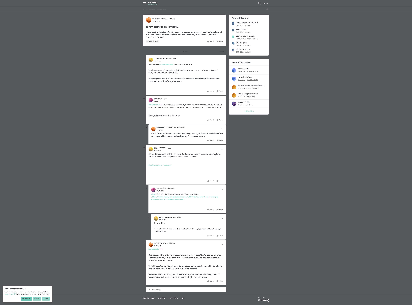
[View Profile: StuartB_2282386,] (234, 79)
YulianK (247, 25)
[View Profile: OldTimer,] (234, 104)
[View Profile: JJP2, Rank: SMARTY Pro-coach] (151, 149)
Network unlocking (245, 77)
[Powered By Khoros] (263, 299)
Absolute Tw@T (243, 69)
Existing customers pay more (160, 165)
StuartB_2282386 (252, 80)
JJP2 (155, 148)
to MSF (183, 127)
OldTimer (250, 105)
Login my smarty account (245, 36)
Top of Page (161, 298)
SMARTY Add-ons (243, 49)
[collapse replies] (144, 58)
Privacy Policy (173, 298)
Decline (37, 299)
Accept (45, 299)
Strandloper (158, 243)
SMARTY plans (241, 43)
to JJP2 (172, 188)
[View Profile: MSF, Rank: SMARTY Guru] (151, 100)
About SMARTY (242, 29)
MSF (155, 99)
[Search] (259, 3)
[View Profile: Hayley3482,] (234, 95)
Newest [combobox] (222, 52)
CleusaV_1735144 (251, 39)
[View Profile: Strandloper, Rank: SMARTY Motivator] (151, 244)
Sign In (265, 3)
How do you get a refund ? (248, 94)
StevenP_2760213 (252, 71)
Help (182, 298)
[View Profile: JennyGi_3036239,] (234, 87)
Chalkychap (158, 58)
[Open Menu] (267, 9)
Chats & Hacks (161, 9)
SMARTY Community (149, 9)
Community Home (148, 298)
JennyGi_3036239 (253, 88)
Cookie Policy (9, 294)
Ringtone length (243, 102)
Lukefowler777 (157, 19)
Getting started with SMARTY (247, 23)
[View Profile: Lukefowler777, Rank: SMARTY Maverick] (148, 20)
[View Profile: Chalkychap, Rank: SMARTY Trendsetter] (151, 60)
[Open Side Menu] (144, 3)
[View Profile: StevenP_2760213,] (234, 70)
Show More (250, 111)
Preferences (26, 299)
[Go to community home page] (153, 3)
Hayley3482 (251, 96)
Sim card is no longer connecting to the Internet (250, 86)
